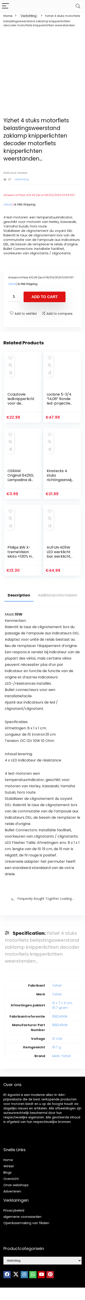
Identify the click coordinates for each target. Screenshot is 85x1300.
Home (7, 16)
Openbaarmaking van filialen (26, 1223)
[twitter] (15, 1274)
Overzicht (11, 1179)
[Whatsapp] (32, 1274)
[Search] (78, 6)
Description (19, 595)
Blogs (7, 1172)
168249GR (60, 1016)
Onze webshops (16, 1185)
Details (7, 204)
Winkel (8, 1166)
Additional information (57, 595)
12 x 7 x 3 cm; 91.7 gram (62, 1005)
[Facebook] (7, 1274)
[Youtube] (41, 1274)
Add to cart (45, 297)
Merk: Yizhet (61, 1056)
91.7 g (56, 1047)
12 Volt (57, 1038)
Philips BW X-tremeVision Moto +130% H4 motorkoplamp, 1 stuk (20, 556)
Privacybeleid (13, 1210)
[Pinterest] (50, 1274)
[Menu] (5, 6)
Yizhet (57, 985)
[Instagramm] (24, 1274)
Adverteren (12, 1191)
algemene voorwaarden (22, 1216)
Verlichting (28, 16)
